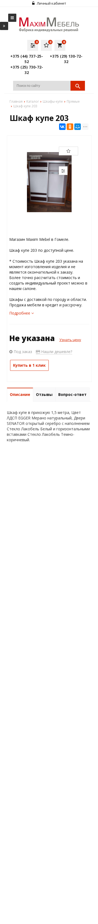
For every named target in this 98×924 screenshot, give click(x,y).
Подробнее (20, 313)
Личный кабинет (51, 3)
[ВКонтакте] (62, 126)
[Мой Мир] (77, 126)
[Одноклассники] (70, 126)
